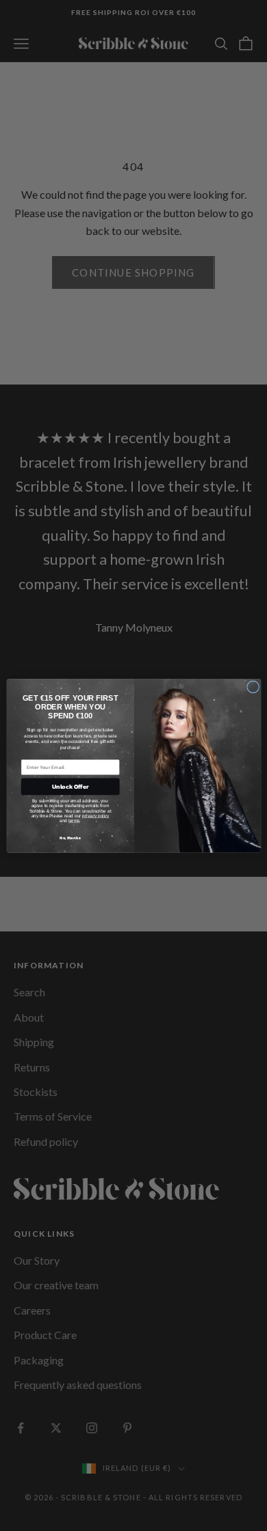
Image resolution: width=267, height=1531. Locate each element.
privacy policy (95, 815)
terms (73, 820)
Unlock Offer (69, 786)
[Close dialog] (252, 687)
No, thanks (70, 837)
